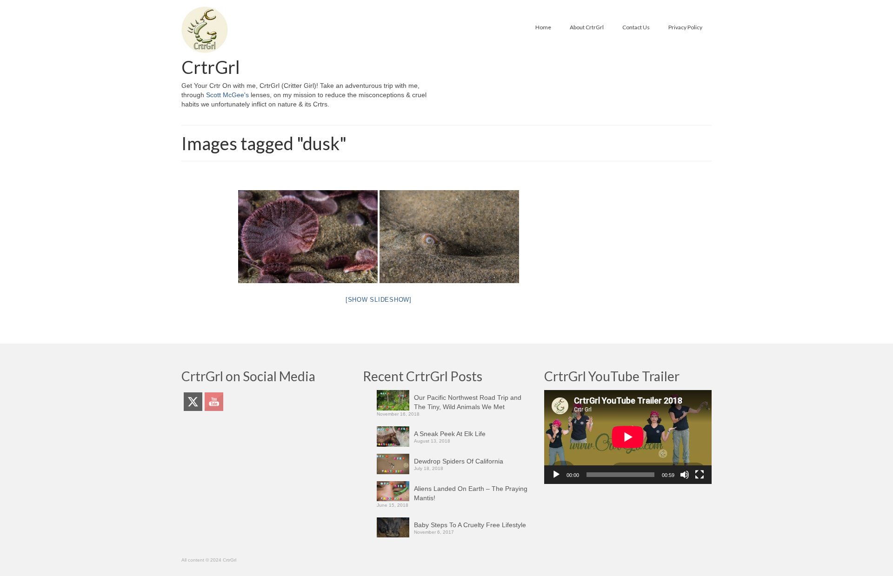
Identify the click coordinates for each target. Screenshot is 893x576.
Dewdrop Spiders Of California (458, 461)
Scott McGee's (227, 95)
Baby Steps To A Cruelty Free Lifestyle (470, 525)
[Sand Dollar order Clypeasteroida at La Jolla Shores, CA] (308, 236)
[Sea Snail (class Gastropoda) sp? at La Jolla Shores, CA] (449, 236)
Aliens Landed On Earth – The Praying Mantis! (470, 493)
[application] (628, 437)
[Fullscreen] (699, 474)
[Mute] (684, 474)
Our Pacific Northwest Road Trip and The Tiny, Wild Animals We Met (467, 402)
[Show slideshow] (379, 299)
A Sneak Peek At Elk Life (450, 433)
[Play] (556, 474)
